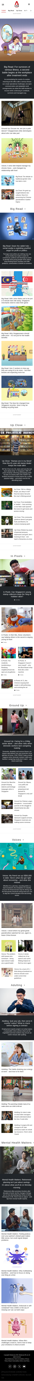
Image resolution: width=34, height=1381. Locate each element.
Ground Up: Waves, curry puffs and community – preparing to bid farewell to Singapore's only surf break (25, 789)
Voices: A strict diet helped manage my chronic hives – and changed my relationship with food (16, 168)
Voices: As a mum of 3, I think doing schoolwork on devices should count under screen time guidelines (23, 973)
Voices (16, 839)
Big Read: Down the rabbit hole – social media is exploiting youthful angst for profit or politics (17, 248)
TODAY (3, 10)
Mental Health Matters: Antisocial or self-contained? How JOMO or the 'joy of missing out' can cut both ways (16, 1308)
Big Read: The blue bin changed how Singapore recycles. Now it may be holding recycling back (15, 405)
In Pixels (27, 10)
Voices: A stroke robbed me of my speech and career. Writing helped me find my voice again (24, 958)
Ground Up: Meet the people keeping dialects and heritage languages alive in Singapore (8, 787)
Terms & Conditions (20, 1359)
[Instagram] (14, 1367)
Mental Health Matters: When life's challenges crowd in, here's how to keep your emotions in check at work (16, 1343)
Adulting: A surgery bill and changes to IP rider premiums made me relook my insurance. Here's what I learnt (23, 1129)
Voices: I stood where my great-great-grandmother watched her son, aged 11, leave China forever (16, 933)
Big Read (11, 10)
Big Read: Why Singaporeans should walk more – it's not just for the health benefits (15, 336)
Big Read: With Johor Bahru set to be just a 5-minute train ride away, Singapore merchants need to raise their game (17, 301)
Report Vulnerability (14, 1361)
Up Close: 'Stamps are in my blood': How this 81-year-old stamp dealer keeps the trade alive (17, 463)
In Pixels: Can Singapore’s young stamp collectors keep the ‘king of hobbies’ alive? (17, 594)
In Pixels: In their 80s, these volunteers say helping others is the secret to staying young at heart (17, 637)
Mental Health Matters (17, 1142)
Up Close (19, 10)
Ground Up (16, 705)
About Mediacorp (9, 1359)
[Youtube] (24, 1367)
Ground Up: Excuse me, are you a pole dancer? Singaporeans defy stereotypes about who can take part (16, 131)
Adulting (16, 985)
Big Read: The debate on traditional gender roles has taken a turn (24, 179)
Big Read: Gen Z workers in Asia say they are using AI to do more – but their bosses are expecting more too (16, 370)
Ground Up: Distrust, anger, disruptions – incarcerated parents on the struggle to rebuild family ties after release (23, 805)
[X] (19, 1367)
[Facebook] (10, 1367)
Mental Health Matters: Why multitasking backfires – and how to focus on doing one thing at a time (16, 1273)
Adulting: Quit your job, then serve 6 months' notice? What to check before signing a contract (17, 1023)
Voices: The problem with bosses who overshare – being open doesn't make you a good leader (8, 958)
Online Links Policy (24, 1361)
